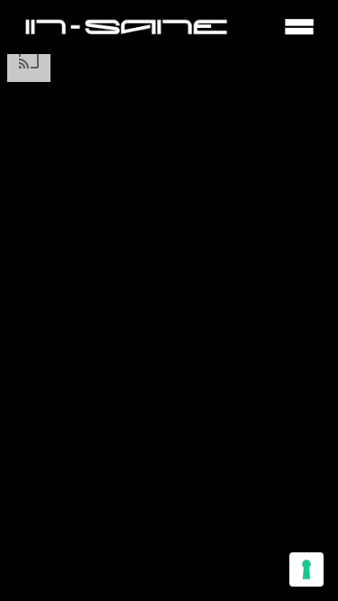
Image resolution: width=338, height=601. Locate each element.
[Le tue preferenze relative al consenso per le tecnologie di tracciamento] (306, 569)
